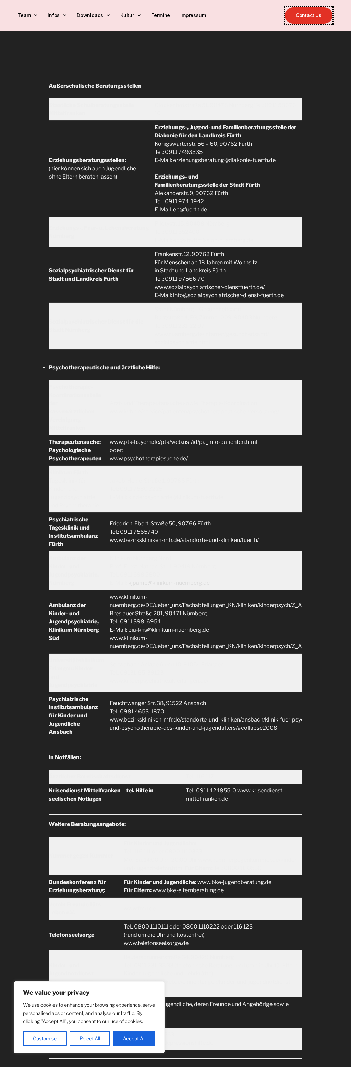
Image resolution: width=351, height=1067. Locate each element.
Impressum (193, 15)
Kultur (127, 15)
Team (24, 15)
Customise (45, 1038)
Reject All (90, 1038)
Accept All (134, 1038)
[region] (89, 1017)
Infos (54, 15)
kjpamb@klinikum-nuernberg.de (169, 583)
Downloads (90, 15)
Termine (160, 15)
